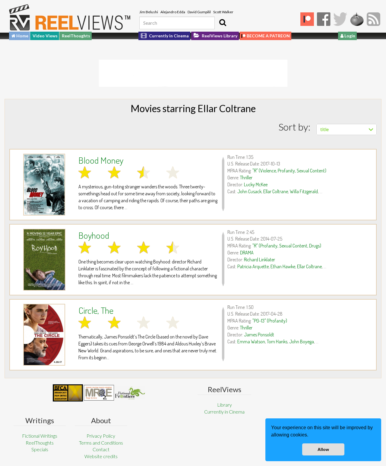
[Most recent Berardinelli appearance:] (130, 392)
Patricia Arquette (253, 266)
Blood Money (100, 160)
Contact (101, 449)
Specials (39, 449)
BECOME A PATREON (268, 35)
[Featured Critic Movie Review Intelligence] (68, 393)
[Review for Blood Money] (44, 185)
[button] (310, 435)
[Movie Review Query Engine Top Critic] (99, 393)
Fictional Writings (39, 436)
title (324, 129)
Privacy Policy (101, 436)
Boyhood (93, 235)
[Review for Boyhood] (44, 260)
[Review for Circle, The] (44, 335)
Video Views (45, 35)
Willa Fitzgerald (304, 191)
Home (21, 35)
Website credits (101, 456)
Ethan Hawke (283, 266)
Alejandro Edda (172, 12)
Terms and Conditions (101, 443)
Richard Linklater (259, 260)
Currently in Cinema (168, 35)
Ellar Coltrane (275, 191)
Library (224, 405)
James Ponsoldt (259, 335)
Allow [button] (323, 449)
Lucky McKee (255, 184)
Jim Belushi (148, 12)
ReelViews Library (219, 35)
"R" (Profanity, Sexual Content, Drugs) (286, 246)
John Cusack (249, 191)
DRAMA (247, 253)
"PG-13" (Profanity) (269, 321)
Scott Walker (223, 12)
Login (349, 35)
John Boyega (301, 341)
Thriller (246, 178)
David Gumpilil (199, 12)
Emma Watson (251, 341)
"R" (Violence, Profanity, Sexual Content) (289, 171)
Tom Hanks (277, 341)
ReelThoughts (76, 35)
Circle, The (95, 310)
